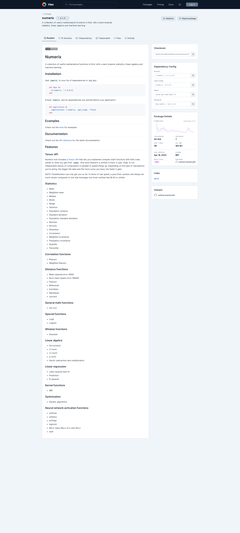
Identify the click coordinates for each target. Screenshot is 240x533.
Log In (192, 4)
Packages (147, 4)
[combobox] (90, 4)
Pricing (160, 4)
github (156, 178)
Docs (171, 4)
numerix (48, 18)
